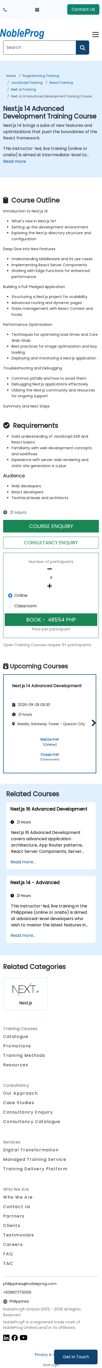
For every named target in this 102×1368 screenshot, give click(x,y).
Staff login (51, 1365)
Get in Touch (76, 1357)
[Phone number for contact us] (5, 9)
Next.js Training (23, 89)
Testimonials (18, 1235)
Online (20, 595)
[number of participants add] (51, 586)
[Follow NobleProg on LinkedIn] (6, 1337)
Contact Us (83, 9)
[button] (92, 723)
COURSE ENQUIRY (51, 526)
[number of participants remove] (51, 569)
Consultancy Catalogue (31, 1122)
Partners (14, 1216)
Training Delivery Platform (35, 1169)
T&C (8, 1263)
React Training (61, 82)
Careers (13, 1244)
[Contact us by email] (37, 9)
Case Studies (18, 1103)
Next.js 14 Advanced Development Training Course (51, 96)
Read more (14, 161)
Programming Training (40, 76)
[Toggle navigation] (95, 33)
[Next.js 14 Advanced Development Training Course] (27, 32)
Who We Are (18, 1197)
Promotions (17, 1046)
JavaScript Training (27, 82)
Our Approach (20, 1093)
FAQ (8, 1254)
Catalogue (15, 1036)
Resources (15, 1065)
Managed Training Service (34, 1159)
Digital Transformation (31, 1150)
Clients (11, 1226)
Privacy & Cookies (51, 1354)
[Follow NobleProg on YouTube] (23, 1337)
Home (11, 76)
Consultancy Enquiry (28, 1112)
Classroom (25, 606)
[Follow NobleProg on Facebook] (15, 1337)
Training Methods (24, 1055)
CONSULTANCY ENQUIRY (51, 542)
